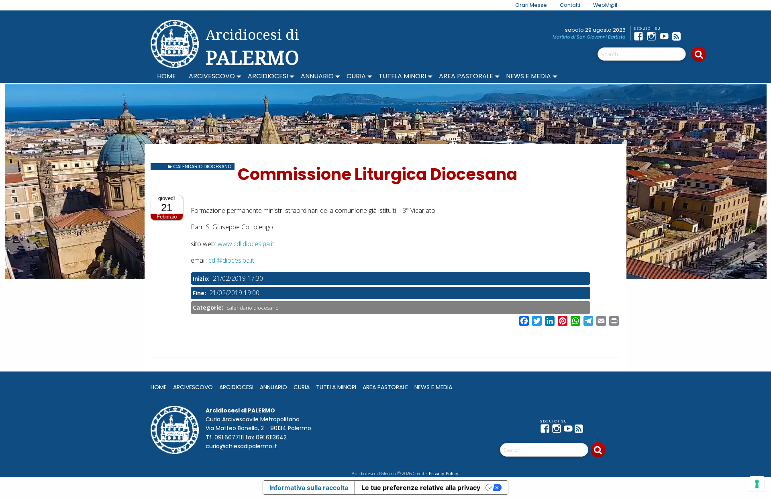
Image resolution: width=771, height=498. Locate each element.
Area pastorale (466, 76)
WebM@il (605, 5)
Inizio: (202, 278)
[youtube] (665, 36)
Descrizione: (209, 200)
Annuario (317, 76)
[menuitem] (526, 5)
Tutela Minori (402, 76)
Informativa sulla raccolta (308, 488)
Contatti (570, 5)
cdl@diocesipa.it (231, 260)
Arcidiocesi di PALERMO (252, 47)
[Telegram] (691, 36)
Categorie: (209, 307)
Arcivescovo (212, 76)
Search (699, 54)
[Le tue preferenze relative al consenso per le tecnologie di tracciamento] (757, 484)
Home (166, 76)
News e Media (528, 76)
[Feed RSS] (678, 36)
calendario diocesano (202, 166)
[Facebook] (640, 36)
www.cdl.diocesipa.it (246, 243)
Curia (356, 76)
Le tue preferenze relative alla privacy (420, 488)
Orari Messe (531, 5)
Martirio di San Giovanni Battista (589, 37)
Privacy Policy (443, 473)
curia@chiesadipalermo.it (241, 446)
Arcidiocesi (268, 76)
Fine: (200, 293)
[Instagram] (653, 36)
